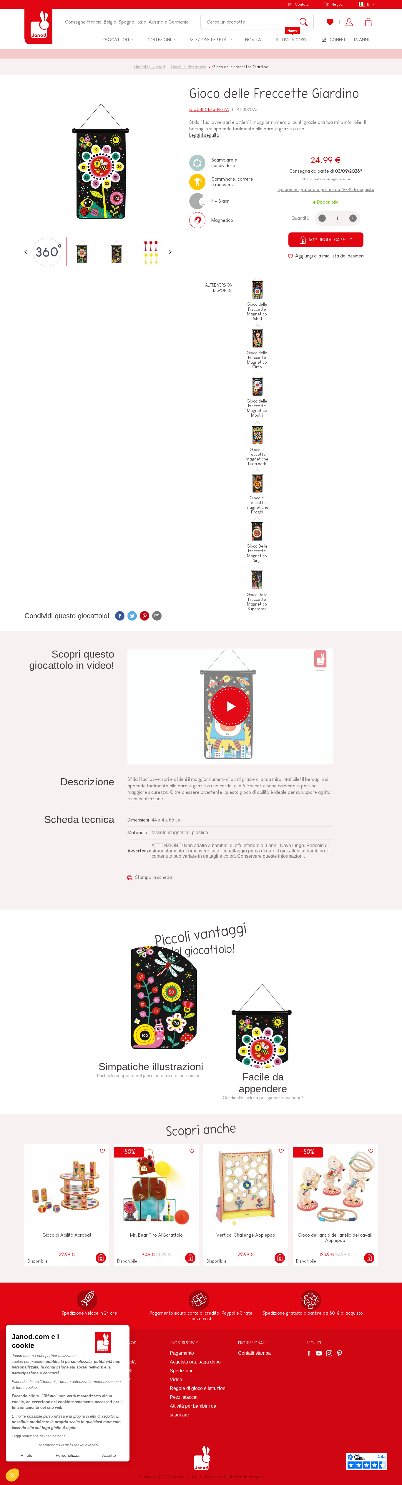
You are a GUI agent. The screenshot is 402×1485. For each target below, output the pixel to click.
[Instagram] (329, 1353)
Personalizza (67, 1455)
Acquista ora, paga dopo (195, 1361)
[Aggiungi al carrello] (101, 1258)
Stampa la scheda (153, 877)
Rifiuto (26, 1455)
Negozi (337, 4)
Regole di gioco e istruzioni (198, 1388)
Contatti (302, 4)
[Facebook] (310, 1353)
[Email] (157, 616)
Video (176, 1379)
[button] (12, 1475)
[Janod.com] (38, 22)
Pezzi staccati (184, 1397)
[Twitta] (132, 616)
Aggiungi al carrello (330, 239)
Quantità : (301, 218)
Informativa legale (247, 1476)
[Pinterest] (144, 616)
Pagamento (182, 1353)
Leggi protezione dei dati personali (39, 1436)
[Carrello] (368, 22)
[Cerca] (303, 22)
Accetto (109, 1455)
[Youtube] (319, 1353)
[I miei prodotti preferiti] (330, 22)
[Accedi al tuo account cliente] (349, 22)
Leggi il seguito (204, 135)
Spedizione (182, 1370)
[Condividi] (119, 616)
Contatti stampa (254, 1353)
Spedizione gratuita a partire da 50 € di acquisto (326, 189)
